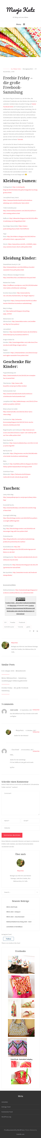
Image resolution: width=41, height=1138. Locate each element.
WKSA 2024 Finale (11, 907)
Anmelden (5, 1102)
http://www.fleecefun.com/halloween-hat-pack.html (19, 278)
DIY (5, 622)
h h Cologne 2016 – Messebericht (14, 671)
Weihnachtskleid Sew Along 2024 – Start (18, 922)
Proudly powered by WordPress (14, 1130)
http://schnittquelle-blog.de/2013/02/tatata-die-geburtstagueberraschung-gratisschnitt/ (20, 189)
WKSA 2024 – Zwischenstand (15, 917)
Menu (18, 24)
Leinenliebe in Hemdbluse (14, 927)
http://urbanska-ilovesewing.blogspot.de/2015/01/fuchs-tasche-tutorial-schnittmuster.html (18, 422)
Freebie (12, 622)
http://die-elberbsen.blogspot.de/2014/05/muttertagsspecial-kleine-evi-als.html (19, 549)
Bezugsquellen (28, 69)
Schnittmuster (9, 627)
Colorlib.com (20, 1134)
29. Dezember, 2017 (27, 750)
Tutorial (20, 627)
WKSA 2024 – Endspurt (13, 912)
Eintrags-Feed (6, 1107)
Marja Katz (20, 9)
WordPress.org (6, 1117)
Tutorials (20, 139)
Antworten (36, 710)
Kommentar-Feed (7, 1112)
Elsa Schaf (15, 749)
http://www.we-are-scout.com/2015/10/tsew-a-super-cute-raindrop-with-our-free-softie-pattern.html (20, 432)
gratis (28, 627)
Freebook (22, 622)
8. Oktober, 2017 (30, 730)
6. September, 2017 (26, 710)
